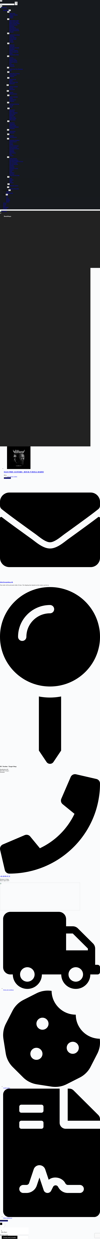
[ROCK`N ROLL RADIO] (18, 468)
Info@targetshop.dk (6, 582)
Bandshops (7, 216)
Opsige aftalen (4, 1220)
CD (8, 476)
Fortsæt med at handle (9, 1237)
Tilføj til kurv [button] (7, 478)
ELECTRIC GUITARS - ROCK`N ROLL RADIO (24, 472)
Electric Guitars (13, 476)
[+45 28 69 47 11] (50, 873)
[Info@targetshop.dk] (50, 579)
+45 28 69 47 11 (5, 876)
